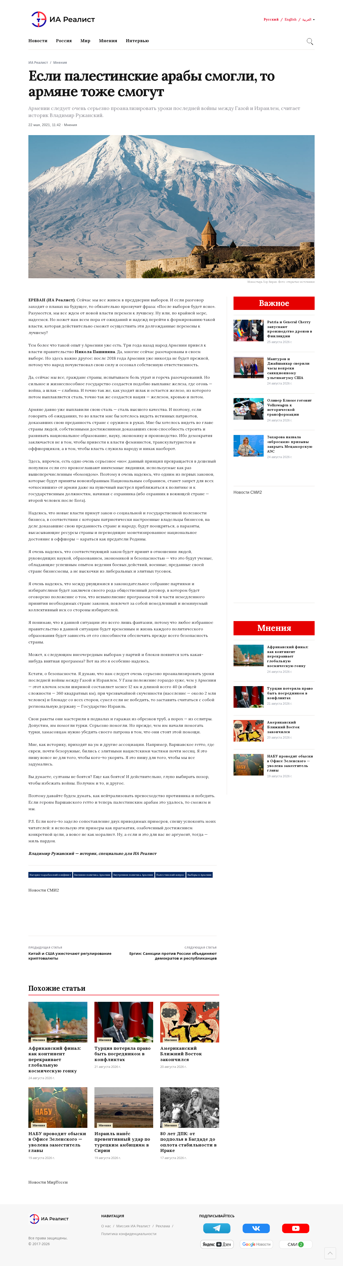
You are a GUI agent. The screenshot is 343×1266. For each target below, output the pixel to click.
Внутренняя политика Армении (133, 874)
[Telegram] (217, 1228)
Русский (271, 19)
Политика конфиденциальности (128, 1233)
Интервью (137, 40)
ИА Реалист (38, 62)
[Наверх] (330, 1253)
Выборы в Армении (199, 874)
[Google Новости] (256, 1244)
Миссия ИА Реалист (133, 1226)
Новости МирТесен (48, 1182)
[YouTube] (295, 1228)
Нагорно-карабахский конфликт (50, 874)
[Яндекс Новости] (217, 1244)
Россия (64, 40)
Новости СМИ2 (43, 890)
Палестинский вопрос (170, 874)
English (290, 19)
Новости (37, 40)
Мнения (108, 40)
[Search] (309, 40)
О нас (106, 1226)
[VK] (256, 1228)
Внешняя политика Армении (92, 874)
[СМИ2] (295, 1244)
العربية (306, 19)
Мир (85, 40)
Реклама (163, 1226)
